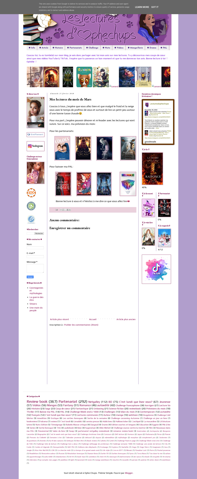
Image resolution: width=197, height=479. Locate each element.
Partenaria (149, 434)
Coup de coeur (63, 408)
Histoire (35, 408)
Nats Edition (41, 424)
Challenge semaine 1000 (122, 444)
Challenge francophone (128, 405)
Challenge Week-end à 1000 (84, 411)
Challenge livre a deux (69, 444)
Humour (130, 434)
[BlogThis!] (63, 210)
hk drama (166, 457)
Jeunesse (164, 401)
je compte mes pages (48, 460)
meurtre (115, 460)
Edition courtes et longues (123, 424)
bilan (79, 428)
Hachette (124, 447)
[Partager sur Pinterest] (70, 210)
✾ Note (106, 48)
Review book (37, 401)
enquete (156, 457)
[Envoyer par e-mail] (61, 210)
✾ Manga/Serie (135, 48)
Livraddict (78, 421)
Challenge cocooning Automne (125, 418)
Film (151, 428)
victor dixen (154, 460)
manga (119, 415)
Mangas (52, 405)
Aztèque (69, 441)
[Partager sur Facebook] (67, 210)
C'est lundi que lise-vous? (58, 415)
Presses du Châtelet (38, 437)
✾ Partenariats (74, 48)
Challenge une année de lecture (148, 444)
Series (32, 428)
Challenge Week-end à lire (149, 441)
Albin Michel (104, 428)
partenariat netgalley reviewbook (93, 431)
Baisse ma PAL (47, 411)
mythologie (122, 437)
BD (110, 401)
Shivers (33, 303)
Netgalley (94, 401)
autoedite (165, 411)
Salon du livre (59, 431)
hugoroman (90, 428)
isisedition (42, 418)
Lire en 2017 (118, 450)
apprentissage (35, 457)
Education (144, 424)
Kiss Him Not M (41, 450)
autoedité (103, 405)
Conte (29, 447)
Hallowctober (122, 421)
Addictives (107, 421)
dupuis (98, 437)
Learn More (142, 7)
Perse (159, 434)
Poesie (167, 434)
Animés (43, 441)
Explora (114, 447)
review (54, 421)
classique (113, 457)
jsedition (64, 460)
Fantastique (81, 408)
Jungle (29, 450)
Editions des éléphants (87, 447)
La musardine (150, 421)
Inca (165, 447)
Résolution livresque (75, 453)
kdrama (44, 421)
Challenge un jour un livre (155, 418)
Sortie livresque (46, 428)
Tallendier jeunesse (73, 437)
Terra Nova (141, 453)
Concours (107, 434)
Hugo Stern (144, 447)
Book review (92, 441)
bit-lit (71, 457)
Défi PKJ (70, 447)
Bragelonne (148, 415)
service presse (92, 421)
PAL (62, 411)
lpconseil (80, 460)
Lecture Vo (164, 405)
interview (33, 460)
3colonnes (163, 437)
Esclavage (104, 447)
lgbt (72, 460)
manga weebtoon (102, 460)
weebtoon (166, 460)
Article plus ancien (126, 319)
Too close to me (155, 453)
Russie (61, 453)
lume (90, 460)
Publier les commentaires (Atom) (81, 324)
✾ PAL (164, 48)
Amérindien (141, 431)
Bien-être (80, 441)
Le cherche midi (64, 450)
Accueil (92, 319)
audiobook (69, 428)
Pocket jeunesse (163, 450)
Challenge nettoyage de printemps (95, 444)
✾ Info (32, 48)
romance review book (123, 431)
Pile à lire (166, 424)
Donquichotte (58, 447)
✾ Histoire (58, 48)
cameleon (92, 457)
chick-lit (103, 457)
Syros (131, 453)
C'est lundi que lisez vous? (135, 401)
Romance (85, 405)
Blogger (129, 473)
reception (134, 437)
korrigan (149, 405)
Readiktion (33, 453)
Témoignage (56, 424)
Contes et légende (42, 447)
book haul (81, 457)
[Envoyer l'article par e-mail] (56, 209)
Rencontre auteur (48, 453)
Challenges (109, 411)
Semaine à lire (56, 437)
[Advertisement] (93, 299)
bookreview (32, 421)
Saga (47, 408)
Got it (155, 7)
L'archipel (136, 421)
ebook (146, 457)
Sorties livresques (119, 453)
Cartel (111, 441)
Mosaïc (129, 450)
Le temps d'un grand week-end (86, 450)
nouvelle (125, 460)
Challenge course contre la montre (129, 428)
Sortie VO (104, 453)
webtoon (133, 415)
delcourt (88, 437)
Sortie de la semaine (97, 418)
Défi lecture (119, 434)
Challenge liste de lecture (46, 444)
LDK (52, 450)
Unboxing (99, 408)
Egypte (155, 424)
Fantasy (68, 405)
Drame (105, 424)
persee (134, 460)
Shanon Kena (92, 453)
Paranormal (43, 431)
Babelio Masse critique (76, 424)
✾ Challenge (92, 48)
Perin (152, 450)
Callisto (103, 441)
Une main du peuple (36, 309)
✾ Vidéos (118, 48)
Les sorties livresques (73, 418)
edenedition (109, 437)
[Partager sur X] (65, 210)
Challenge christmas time (90, 434)
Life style (106, 450)
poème (143, 460)
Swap (71, 431)
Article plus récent (59, 319)
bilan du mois (128, 411)
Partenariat (68, 401)
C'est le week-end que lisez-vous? (63, 434)
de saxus (137, 457)
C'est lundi (65, 421)
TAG (59, 428)
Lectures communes (87, 415)
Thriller (30, 411)
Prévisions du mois (156, 408)
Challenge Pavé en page (126, 441)
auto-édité (48, 457)
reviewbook (135, 408)
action (167, 453)
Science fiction (116, 408)
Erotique (55, 418)
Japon (139, 434)
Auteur (107, 415)
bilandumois (61, 457)
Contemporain (147, 411)
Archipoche (154, 431)
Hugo (134, 447)
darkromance (125, 457)
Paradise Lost (140, 450)
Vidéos (36, 405)
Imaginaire (156, 447)
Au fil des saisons (56, 441)
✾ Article (43, 48)
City (166, 444)
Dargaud (94, 424)
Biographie (41, 434)
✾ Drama (151, 48)
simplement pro (148, 437)
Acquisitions (32, 441)
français (35, 415)
